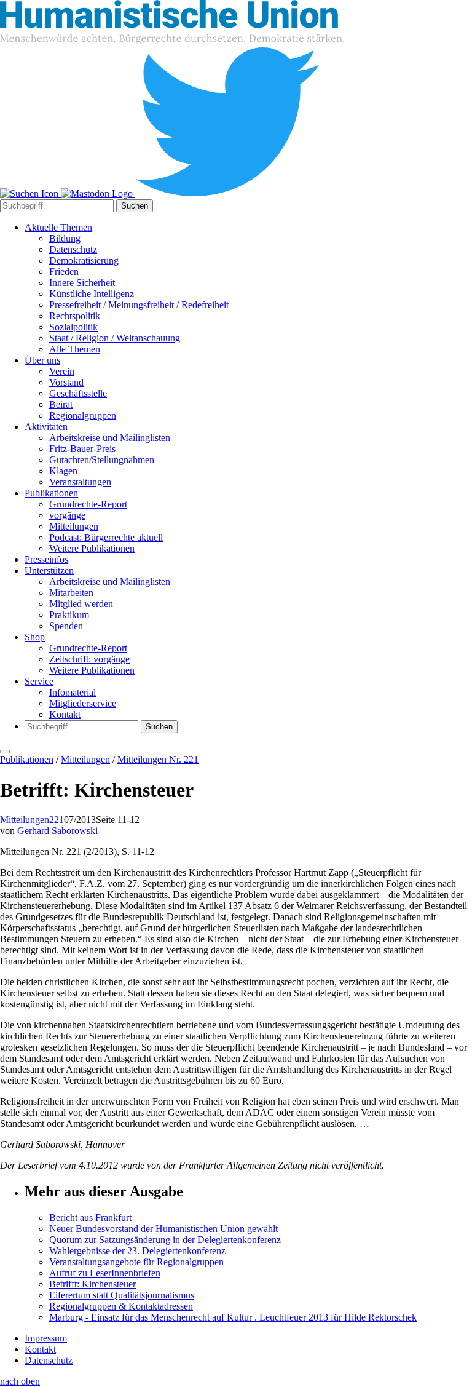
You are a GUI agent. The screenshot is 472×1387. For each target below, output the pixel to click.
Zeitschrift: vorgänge (89, 659)
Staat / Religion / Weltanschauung (114, 338)
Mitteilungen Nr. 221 (158, 759)
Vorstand (66, 382)
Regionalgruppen (82, 415)
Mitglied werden (81, 603)
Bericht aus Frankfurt (90, 1217)
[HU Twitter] (227, 193)
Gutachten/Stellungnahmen (101, 460)
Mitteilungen (73, 526)
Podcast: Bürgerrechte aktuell (106, 537)
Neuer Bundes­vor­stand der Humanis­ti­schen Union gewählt (163, 1228)
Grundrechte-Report (88, 504)
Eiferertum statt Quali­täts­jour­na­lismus (121, 1295)
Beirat (61, 404)
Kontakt (65, 714)
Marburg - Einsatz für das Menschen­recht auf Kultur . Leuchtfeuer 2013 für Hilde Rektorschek (233, 1317)
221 (56, 819)
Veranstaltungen (80, 482)
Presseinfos (46, 559)
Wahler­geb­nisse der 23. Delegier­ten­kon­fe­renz (137, 1251)
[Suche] (30, 193)
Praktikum (69, 615)
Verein (61, 371)
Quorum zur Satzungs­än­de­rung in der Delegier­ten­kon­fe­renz (165, 1239)
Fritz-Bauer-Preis (82, 448)
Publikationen (51, 493)
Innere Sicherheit (82, 282)
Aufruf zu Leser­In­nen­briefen (104, 1273)
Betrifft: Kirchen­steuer (92, 1284)
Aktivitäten (46, 426)
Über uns (42, 360)
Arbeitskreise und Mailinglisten (109, 437)
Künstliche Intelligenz (91, 293)
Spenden (66, 626)
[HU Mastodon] (98, 193)
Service (39, 681)
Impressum (46, 1338)
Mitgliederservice (82, 703)
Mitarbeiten (71, 592)
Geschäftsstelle (78, 393)
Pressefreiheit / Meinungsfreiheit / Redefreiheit (139, 305)
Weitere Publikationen (92, 548)
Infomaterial (72, 692)
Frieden (64, 271)
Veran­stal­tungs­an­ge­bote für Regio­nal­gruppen (136, 1262)
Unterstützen (49, 570)
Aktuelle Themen (58, 227)
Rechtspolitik (74, 316)
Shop (35, 637)
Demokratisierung (84, 260)
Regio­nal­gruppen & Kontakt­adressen (121, 1306)
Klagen (63, 471)
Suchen (134, 205)
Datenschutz (73, 249)
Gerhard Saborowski (57, 830)
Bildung (65, 238)
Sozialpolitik (73, 327)
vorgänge (67, 515)
